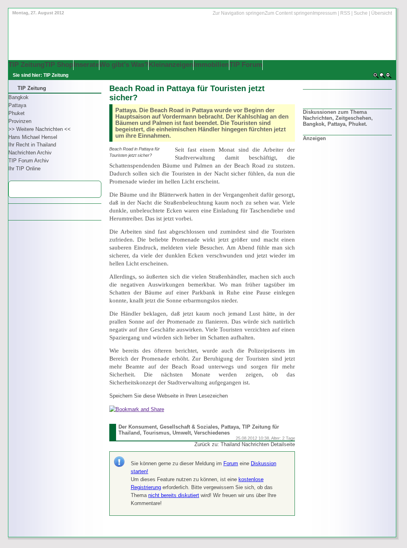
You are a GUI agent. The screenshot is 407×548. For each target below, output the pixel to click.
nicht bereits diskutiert (173, 495)
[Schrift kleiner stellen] (389, 77)
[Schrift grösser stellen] (376, 77)
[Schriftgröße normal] (382, 77)
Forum (230, 463)
